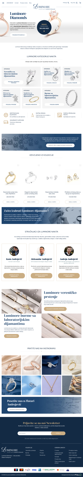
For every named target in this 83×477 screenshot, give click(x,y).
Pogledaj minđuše (72, 82)
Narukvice (42, 455)
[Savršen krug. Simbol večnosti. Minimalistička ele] (51, 385)
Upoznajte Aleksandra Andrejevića (41, 275)
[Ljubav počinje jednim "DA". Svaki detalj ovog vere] (71, 385)
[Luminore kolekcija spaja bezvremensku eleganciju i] (31, 385)
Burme (27, 453)
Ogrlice (42, 450)
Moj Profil (73, 2)
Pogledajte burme (11, 336)
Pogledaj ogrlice (52, 82)
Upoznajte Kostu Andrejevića (14, 275)
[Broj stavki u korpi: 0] (80, 3)
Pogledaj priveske (11, 104)
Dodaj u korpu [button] (11, 202)
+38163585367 (9, 3)
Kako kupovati (73, 453)
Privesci (42, 453)
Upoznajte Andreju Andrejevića (68, 275)
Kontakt (16, 3)
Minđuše (28, 455)
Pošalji (58, 433)
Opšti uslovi (72, 461)
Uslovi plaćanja (73, 455)
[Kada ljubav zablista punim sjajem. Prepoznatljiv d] (51, 365)
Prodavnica (58, 459)
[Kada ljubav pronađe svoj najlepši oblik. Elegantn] (71, 365)
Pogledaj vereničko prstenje (13, 82)
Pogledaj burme (54, 104)
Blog (30, 3)
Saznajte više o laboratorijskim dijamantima (60, 145)
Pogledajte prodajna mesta (17, 409)
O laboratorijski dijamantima (59, 453)
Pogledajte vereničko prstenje (55, 309)
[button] (18, 165)
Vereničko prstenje (31, 450)
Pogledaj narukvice (31, 104)
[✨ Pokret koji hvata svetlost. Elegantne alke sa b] (11, 365)
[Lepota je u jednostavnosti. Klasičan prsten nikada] (11, 385)
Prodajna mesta (24, 3)
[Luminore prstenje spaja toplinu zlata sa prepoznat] (31, 365)
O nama (57, 450)
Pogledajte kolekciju (18, 35)
